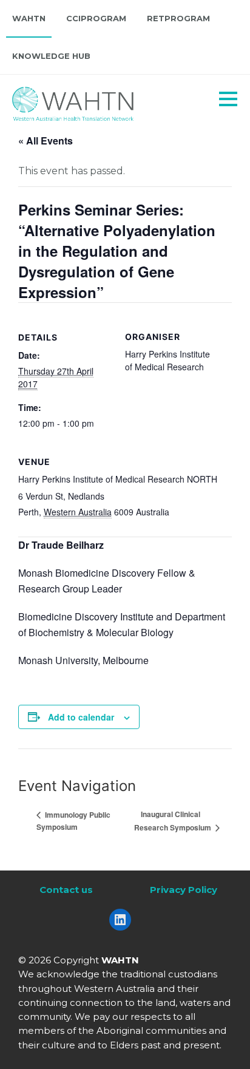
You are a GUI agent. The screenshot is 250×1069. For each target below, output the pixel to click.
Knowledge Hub (51, 56)
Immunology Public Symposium (73, 820)
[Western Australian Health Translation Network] (88, 101)
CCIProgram (96, 18)
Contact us (66, 889)
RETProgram (178, 18)
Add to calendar (81, 717)
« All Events (45, 141)
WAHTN (29, 18)
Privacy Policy (183, 889)
